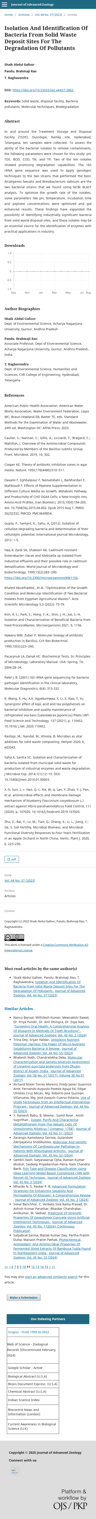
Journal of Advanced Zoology (32, 4)
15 (46, 1267)
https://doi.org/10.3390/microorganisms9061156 (41, 578)
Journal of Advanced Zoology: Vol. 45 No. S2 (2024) (48, 1153)
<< (6, 1267)
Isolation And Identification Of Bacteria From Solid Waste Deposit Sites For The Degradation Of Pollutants (49, 986)
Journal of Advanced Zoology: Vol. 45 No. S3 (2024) (46, 1255)
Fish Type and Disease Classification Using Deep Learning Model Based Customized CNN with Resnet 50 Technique (51, 1173)
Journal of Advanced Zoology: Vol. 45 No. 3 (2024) (51, 1200)
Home (8, 15)
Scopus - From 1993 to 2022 (28, 1332)
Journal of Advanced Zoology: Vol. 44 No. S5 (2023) (45, 1050)
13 (37, 1267)
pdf (13, 859)
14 (42, 1267)
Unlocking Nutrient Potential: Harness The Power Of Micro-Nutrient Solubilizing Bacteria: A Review (49, 1044)
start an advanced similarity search (51, 1277)
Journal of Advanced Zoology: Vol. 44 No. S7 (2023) (49, 993)
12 (33, 1267)
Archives (23, 15)
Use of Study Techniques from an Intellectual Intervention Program (51, 1102)
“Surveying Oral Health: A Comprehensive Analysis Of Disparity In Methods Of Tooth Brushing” (51, 1028)
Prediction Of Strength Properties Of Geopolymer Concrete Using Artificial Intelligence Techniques (51, 1217)
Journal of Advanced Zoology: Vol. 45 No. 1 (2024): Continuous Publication (47, 1226)
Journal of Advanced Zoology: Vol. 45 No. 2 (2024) (50, 1035)
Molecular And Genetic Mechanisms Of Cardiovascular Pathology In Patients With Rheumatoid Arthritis (50, 1146)
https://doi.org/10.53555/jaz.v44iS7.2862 (43, 90)
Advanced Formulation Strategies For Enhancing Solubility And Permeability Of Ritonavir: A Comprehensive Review (51, 1190)
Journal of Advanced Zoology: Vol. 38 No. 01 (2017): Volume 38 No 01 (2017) (48, 1075)
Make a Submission (24, 1297)
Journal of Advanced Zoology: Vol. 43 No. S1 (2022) (52, 1131)
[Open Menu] (4, 4)
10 (24, 1267)
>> (53, 1267)
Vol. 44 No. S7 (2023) (48, 15)
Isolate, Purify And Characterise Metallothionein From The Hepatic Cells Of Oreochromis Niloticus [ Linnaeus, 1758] (45, 1124)
